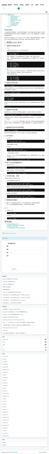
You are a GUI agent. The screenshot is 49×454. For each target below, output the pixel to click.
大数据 (36, 4)
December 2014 (6, 435)
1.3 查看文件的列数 (13, 18)
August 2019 (5, 372)
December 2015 (6, 417)
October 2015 (5, 422)
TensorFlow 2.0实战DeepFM (8, 284)
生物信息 (22, 4)
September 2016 (6, 396)
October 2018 (5, 377)
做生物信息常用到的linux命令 (13, 224)
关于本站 (42, 4)
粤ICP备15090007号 (14, 452)
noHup (3, 1)
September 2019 (6, 369)
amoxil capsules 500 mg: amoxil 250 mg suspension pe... (14, 319)
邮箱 (7, 249)
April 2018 (5, 380)
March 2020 (5, 364)
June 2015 (5, 430)
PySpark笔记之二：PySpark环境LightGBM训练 (12, 302)
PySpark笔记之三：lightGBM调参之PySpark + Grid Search (14, 300)
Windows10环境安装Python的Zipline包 (10, 278)
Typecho (45, 452)
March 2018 (5, 382)
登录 (46, 12)
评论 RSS (4, 444)
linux (12, 233)
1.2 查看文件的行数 (13, 17)
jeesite (24, 344)
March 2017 (5, 390)
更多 (32, 4)
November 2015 (6, 420)
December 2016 (6, 393)
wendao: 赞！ (5, 330)
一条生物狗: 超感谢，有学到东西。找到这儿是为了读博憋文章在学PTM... (17, 325)
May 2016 (5, 404)
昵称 (7, 246)
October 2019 (5, 367)
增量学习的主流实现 (7, 286)
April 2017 (5, 388)
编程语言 (10, 4)
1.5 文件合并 (12, 21)
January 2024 (5, 356)
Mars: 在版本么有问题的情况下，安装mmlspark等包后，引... (15, 333)
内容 (7, 255)
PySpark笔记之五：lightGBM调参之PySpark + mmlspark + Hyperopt (16, 294)
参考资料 (9, 26)
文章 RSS (4, 442)
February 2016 (5, 412)
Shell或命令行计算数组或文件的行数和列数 (15, 225)
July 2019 (4, 374)
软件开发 (16, 4)
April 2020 (5, 361)
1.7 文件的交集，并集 (14, 24)
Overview (9, 13)
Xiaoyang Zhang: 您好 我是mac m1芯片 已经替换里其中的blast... (15, 311)
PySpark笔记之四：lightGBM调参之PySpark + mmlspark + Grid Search (16, 297)
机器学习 (27, 4)
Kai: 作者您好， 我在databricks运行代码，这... (12, 309)
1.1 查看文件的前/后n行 (14, 16)
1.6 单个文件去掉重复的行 (15, 22)
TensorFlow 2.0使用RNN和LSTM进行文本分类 (12, 292)
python (24, 342)
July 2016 (4, 398)
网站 (7, 252)
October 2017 (5, 385)
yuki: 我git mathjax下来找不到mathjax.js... (11, 317)
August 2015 (5, 427)
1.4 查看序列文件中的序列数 (15, 20)
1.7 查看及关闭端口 (13, 25)
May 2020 (5, 359)
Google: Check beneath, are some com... (10, 327)
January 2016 (5, 414)
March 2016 (5, 409)
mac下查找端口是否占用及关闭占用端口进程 (16, 227)
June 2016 (5, 401)
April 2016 (5, 406)
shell (15, 233)
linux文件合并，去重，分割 (12, 226)
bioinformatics (8, 233)
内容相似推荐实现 (6, 289)
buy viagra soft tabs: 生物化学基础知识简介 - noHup (13, 314)
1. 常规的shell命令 (10, 15)
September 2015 (6, 425)
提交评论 (14, 269)
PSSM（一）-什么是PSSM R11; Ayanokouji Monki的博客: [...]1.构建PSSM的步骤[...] (19, 322)
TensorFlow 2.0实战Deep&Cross (9, 281)
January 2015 (5, 433)
